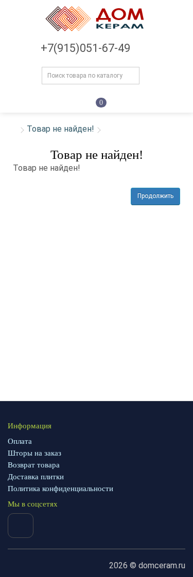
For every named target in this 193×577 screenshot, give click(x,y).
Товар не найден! (60, 129)
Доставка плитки (36, 477)
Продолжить (155, 196)
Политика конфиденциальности (60, 488)
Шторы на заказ (34, 453)
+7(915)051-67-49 (85, 48)
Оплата (20, 441)
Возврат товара (34, 465)
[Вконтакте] (20, 525)
